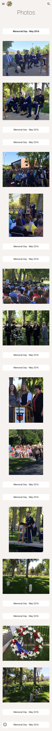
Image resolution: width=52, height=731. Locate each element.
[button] (3, 4)
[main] (26, 12)
